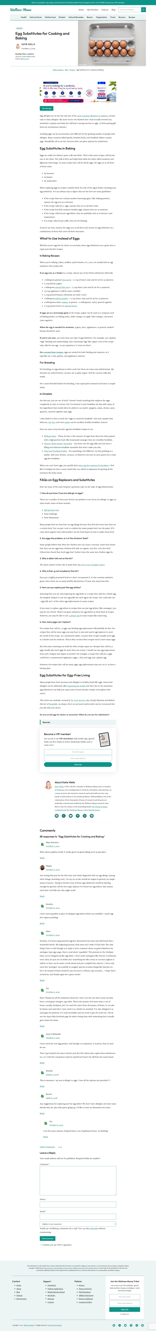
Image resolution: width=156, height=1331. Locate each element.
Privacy (81, 1285)
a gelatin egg (74, 615)
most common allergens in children (92, 115)
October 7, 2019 (52, 846)
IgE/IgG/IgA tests (51, 510)
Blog (66, 70)
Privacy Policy (68, 1268)
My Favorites (21, 1299)
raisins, (65, 302)
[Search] (143, 9)
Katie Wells (59, 786)
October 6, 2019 (53, 869)
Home (18, 1285)
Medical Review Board (56, 1292)
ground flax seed (62, 287)
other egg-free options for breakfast (93, 465)
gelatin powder (61, 298)
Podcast (19, 1295)
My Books (51, 1295)
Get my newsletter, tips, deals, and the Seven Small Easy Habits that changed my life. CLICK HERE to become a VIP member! (78, 2)
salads (67, 422)
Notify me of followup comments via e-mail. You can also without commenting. (72, 1230)
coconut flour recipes (53, 352)
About (18, 1289)
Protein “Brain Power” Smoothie (58, 443)
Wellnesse (61, 790)
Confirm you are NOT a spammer (57, 1244)
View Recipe (46, 108)
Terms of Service (48, 1268)
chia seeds (66, 280)
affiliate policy (25, 59)
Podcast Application (55, 1289)
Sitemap (51, 1299)
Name (43, 1199)
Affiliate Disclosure (78, 1268)
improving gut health (76, 686)
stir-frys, (52, 422)
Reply (42, 857)
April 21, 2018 (51, 1098)
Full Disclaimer (58, 1268)
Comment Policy (93, 1268)
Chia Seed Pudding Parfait (55, 451)
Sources (46, 722)
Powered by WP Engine (55, 1325)
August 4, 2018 (52, 1074)
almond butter (71, 306)
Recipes (19, 28)
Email (43, 1211)
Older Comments (47, 1147)
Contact (51, 1302)
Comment (45, 1164)
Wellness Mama (58, 70)
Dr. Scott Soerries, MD (80, 700)
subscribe (94, 1228)
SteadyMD (53, 704)
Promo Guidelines (86, 1299)
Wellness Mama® (29, 1325)
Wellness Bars (50, 436)
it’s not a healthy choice (94, 564)
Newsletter (52, 1285)
